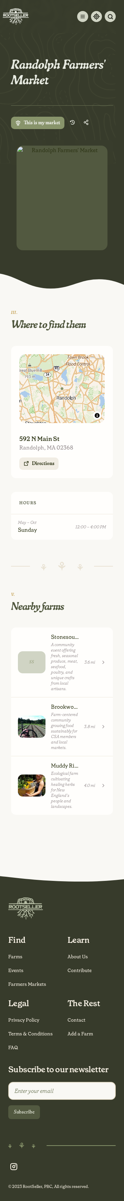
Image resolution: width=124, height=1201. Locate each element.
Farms (15, 957)
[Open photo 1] (62, 198)
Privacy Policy (23, 1020)
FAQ (13, 1047)
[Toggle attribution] (97, 415)
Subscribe (24, 1112)
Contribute (80, 970)
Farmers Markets (27, 984)
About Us (78, 957)
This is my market (42, 122)
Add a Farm (80, 1034)
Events (15, 970)
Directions (43, 463)
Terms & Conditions (30, 1034)
